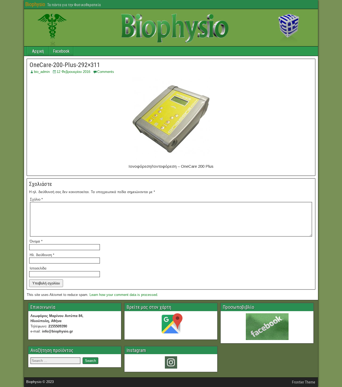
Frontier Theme (303, 382)
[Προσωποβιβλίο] (267, 326)
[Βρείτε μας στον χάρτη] (171, 324)
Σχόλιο (36, 199)
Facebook (61, 51)
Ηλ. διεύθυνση (42, 255)
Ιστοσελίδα (38, 268)
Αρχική (38, 51)
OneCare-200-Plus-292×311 (65, 65)
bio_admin (42, 72)
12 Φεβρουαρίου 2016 (73, 72)
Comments (105, 72)
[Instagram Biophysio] (171, 362)
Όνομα (36, 241)
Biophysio (35, 4)
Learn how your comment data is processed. (124, 295)
